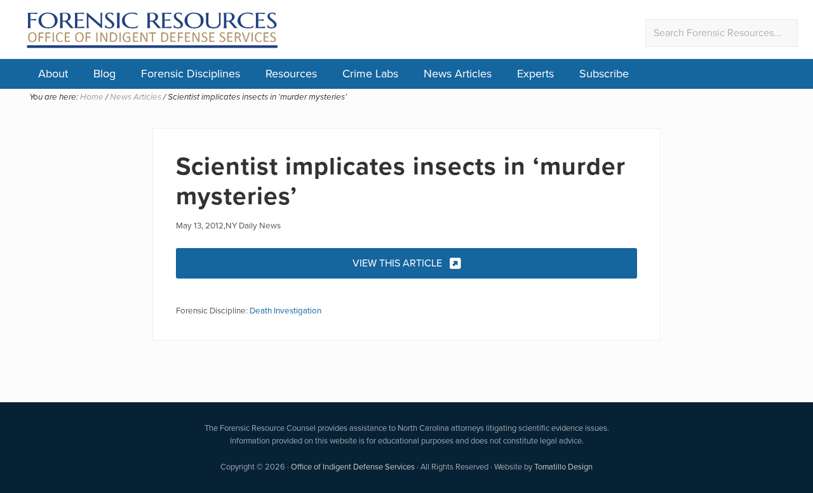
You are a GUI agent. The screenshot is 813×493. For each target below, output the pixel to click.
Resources (291, 73)
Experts (535, 73)
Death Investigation (285, 310)
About (53, 73)
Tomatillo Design (563, 467)
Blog (104, 73)
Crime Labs (370, 73)
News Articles (458, 73)
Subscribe (604, 73)
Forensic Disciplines (190, 73)
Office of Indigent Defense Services (353, 467)
